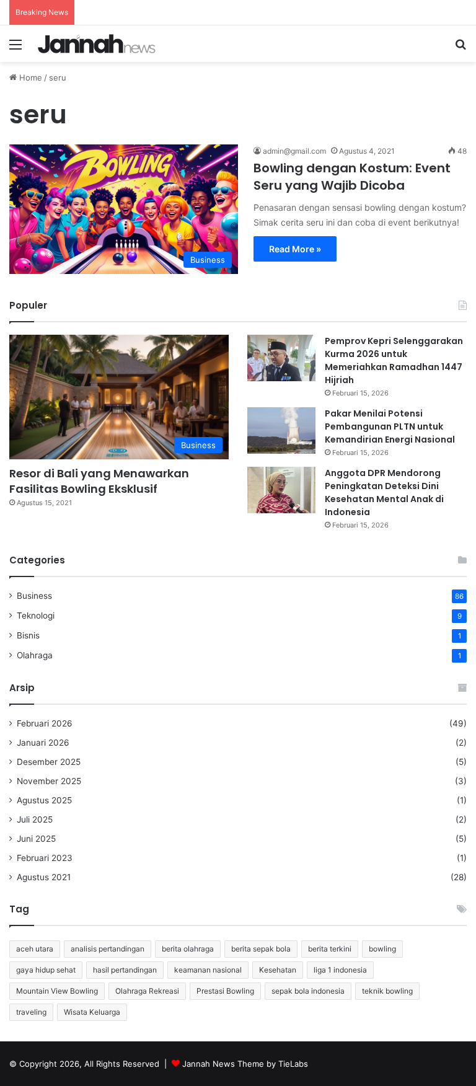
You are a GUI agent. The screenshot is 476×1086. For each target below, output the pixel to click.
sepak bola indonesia (308, 991)
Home (29, 77)
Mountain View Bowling (57, 991)
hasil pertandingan (125, 969)
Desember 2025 (49, 762)
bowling (382, 948)
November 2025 (49, 781)
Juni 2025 (36, 839)
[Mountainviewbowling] (97, 43)
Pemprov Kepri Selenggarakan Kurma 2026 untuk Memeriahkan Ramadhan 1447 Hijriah (394, 360)
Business (34, 596)
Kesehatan (277, 969)
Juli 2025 (35, 819)
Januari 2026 (43, 743)
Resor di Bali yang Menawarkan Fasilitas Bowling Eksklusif (99, 481)
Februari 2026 (45, 723)
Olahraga (35, 655)
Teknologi (36, 615)
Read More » (295, 249)
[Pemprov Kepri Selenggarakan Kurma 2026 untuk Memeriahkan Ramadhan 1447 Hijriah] (281, 358)
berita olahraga (188, 948)
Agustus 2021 (44, 877)
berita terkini (329, 948)
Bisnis (28, 635)
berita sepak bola (261, 948)
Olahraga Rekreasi (147, 991)
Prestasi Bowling (225, 991)
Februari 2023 (45, 858)
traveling (31, 1012)
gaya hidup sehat (46, 969)
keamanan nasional (208, 969)
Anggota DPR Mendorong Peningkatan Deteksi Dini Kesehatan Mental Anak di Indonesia (384, 492)
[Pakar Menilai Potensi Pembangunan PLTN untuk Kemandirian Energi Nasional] (281, 430)
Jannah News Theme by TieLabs (245, 1064)
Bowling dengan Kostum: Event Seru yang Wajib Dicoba (352, 176)
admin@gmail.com (294, 151)
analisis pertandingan (107, 948)
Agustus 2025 (44, 800)
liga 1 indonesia (340, 969)
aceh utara (34, 948)
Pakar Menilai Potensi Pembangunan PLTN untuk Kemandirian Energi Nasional (390, 426)
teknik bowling (387, 991)
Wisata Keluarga (92, 1012)
